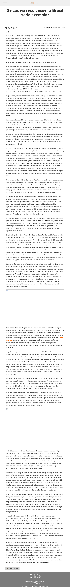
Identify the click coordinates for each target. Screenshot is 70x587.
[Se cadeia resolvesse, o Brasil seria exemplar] (17, 28)
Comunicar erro (12, 568)
